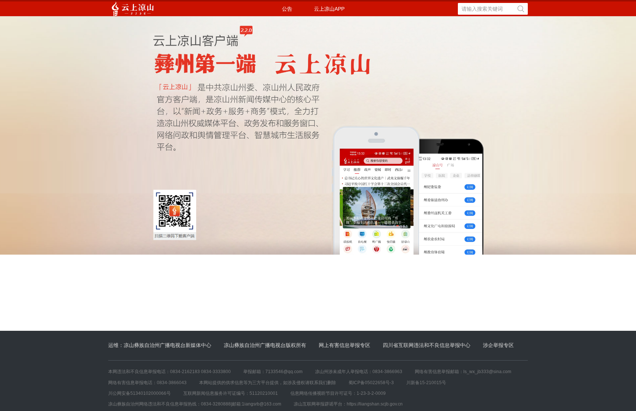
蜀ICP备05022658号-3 (371, 382)
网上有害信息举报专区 (344, 345)
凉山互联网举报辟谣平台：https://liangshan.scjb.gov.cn (348, 404)
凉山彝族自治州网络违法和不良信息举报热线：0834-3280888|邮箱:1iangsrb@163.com (194, 404)
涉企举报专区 (498, 345)
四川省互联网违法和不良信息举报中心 (426, 345)
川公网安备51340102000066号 (139, 393)
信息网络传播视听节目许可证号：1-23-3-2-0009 (338, 393)
